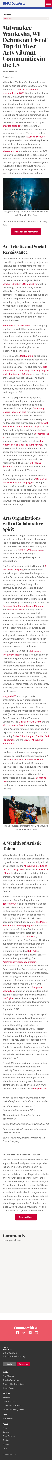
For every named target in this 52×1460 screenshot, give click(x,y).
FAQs (5, 1448)
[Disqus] (26, 1276)
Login (9, 1364)
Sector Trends (8, 1388)
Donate (6, 1444)
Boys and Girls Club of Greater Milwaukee (24, 606)
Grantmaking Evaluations (13, 1384)
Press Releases (9, 1436)
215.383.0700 (10, 1352)
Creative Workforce (11, 1380)
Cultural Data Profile (11, 1405)
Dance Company (14, 569)
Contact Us (23, 1364)
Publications (8, 1418)
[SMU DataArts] (14, 3)
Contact (6, 1440)
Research (6, 1397)
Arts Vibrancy (8, 1376)
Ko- (46, 566)
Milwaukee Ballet (16, 609)
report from (13, 759)
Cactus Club (26, 355)
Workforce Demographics (13, 1409)
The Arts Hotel (22, 325)
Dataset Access (9, 1401)
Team (5, 1428)
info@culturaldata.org (14, 1356)
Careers (6, 1432)
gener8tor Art (9, 903)
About (5, 1424)
